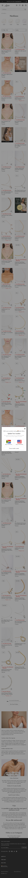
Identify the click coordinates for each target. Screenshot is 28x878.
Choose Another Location (14, 448)
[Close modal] (24, 428)
